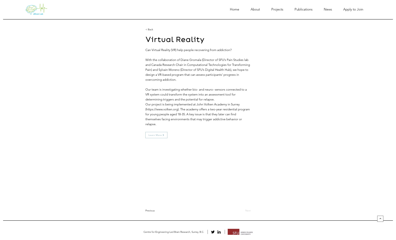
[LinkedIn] (219, 232)
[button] (255, 9)
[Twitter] (213, 232)
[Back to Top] (380, 219)
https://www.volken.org (162, 109)
